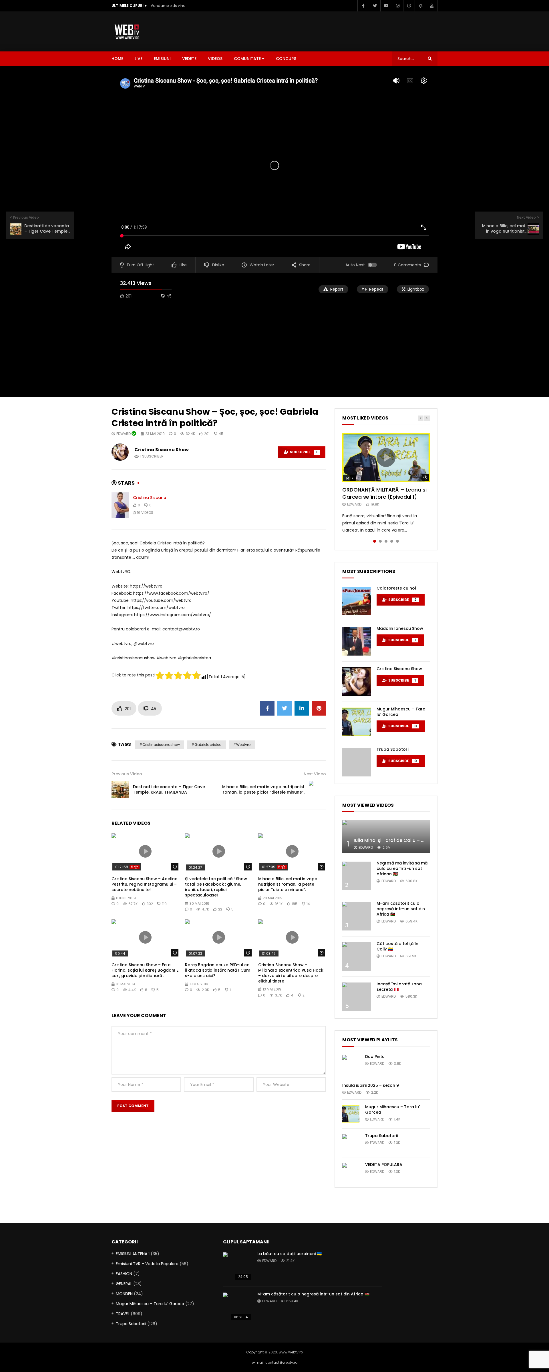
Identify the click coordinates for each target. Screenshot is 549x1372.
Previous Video (127, 774)
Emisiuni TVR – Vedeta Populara (147, 1264)
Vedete (189, 58)
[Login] (431, 5)
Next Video (315, 774)
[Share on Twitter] (284, 708)
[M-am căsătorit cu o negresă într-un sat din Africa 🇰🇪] (356, 916)
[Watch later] (409, 5)
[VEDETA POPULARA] (350, 1171)
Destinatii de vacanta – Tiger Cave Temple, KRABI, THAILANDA (169, 789)
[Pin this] (319, 708)
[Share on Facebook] (267, 708)
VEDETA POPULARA (383, 1164)
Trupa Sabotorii (393, 749)
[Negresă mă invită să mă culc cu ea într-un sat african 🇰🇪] (356, 876)
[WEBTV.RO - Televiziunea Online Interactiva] (127, 31)
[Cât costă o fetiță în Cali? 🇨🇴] (356, 956)
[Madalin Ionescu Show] (356, 641)
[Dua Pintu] (350, 1063)
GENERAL (124, 1284)
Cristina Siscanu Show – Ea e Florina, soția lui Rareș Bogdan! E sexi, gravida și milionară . (145, 970)
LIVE (138, 58)
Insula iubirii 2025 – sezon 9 (370, 1085)
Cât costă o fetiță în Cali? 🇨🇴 (397, 946)
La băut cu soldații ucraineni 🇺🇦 (289, 1254)
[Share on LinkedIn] (302, 708)
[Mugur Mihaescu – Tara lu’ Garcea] (356, 722)
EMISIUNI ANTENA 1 (133, 1254)
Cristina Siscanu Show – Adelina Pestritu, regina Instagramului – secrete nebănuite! (145, 884)
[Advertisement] (333, 30)
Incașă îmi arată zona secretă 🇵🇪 (399, 986)
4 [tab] (391, 541)
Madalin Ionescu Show (400, 628)
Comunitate (247, 58)
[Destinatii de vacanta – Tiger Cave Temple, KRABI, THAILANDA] (120, 789)
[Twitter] (374, 5)
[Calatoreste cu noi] (356, 601)
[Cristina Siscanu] (120, 505)
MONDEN (124, 1294)
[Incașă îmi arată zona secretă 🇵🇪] (356, 996)
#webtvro (241, 744)
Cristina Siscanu (149, 497)
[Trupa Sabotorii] (356, 762)
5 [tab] (397, 541)
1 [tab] (374, 541)
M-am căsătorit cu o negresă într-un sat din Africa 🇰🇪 (401, 908)
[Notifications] (420, 5)
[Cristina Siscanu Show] (356, 681)
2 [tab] (380, 541)
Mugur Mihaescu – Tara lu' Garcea (150, 1304)
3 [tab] (386, 541)
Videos (215, 58)
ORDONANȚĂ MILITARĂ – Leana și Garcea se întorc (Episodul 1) (384, 493)
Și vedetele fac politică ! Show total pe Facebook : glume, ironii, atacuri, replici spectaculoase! (216, 887)
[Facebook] (363, 5)
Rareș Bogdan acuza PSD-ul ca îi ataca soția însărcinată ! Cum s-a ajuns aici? (217, 970)
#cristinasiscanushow (159, 744)
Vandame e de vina (168, 5)
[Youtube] (386, 5)
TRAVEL (123, 1314)
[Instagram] (397, 5)
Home (117, 58)
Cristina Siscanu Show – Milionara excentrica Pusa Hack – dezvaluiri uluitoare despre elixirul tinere (290, 973)
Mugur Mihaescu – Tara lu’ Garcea (401, 711)
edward (124, 433)
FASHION (124, 1274)
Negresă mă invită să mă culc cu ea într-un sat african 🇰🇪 (402, 868)
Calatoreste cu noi (396, 588)
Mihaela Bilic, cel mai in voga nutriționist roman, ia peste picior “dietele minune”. (263, 789)
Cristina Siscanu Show (161, 449)
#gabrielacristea (206, 744)
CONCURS (286, 58)
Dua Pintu (375, 1056)
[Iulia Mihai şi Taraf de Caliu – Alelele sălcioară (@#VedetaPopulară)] (386, 836)
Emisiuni (162, 58)
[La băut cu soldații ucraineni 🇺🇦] (237, 1266)
